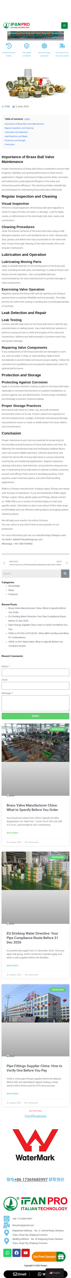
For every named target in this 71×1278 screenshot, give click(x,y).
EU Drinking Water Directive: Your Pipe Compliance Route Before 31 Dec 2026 (32, 937)
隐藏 (27, 119)
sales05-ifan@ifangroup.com (28, 539)
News (11, 590)
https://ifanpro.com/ (55, 535)
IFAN (4, 488)
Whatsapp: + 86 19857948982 (17, 543)
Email (4, 679)
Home (4, 33)
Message (6, 693)
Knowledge (14, 586)
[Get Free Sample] (61, 1257)
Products (13, 594)
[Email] (15, 1274)
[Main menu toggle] (64, 25)
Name (5, 666)
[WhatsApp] (40, 1274)
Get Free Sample (44, 1256)
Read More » (13, 833)
